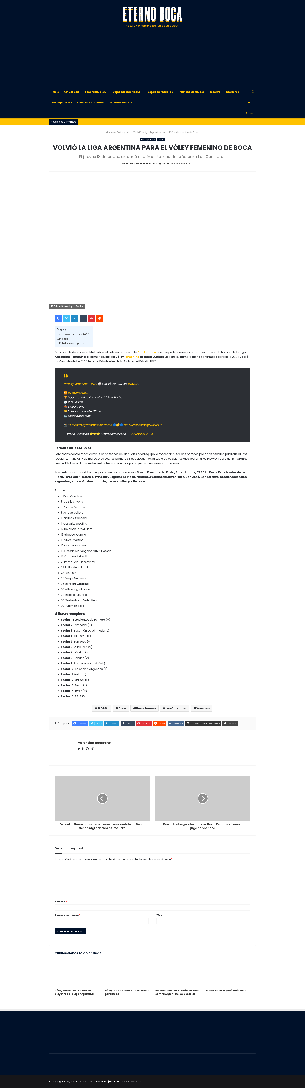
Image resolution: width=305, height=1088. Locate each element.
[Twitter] (66, 318)
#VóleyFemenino (75, 384)
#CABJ (103, 708)
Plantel (63, 339)
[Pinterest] (91, 318)
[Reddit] (99, 318)
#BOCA (133, 384)
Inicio (55, 92)
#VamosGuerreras (99, 425)
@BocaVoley (77, 425)
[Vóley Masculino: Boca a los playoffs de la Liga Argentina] (77, 974)
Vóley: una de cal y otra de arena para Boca (127, 992)
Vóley (160, 139)
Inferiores (232, 92)
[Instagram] (88, 749)
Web (159, 915)
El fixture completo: (72, 343)
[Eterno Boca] (152, 17)
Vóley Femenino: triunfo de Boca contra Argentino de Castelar (177, 992)
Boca (122, 708)
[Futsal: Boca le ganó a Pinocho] (227, 974)
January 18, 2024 (141, 434)
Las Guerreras (176, 708)
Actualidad (71, 92)
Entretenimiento (120, 102)
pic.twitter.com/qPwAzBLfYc (143, 425)
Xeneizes (203, 708)
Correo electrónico (67, 915)
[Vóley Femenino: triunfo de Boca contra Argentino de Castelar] (177, 974)
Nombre (61, 901)
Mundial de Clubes (192, 92)
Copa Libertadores (160, 92)
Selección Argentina (90, 102)
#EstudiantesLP (78, 393)
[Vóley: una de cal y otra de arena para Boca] (127, 974)
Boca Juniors (146, 708)
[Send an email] (150, 163)
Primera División (95, 92)
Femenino (131, 357)
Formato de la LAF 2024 (74, 334)
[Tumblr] (83, 318)
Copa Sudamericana (126, 92)
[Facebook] (58, 318)
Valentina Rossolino (134, 163)
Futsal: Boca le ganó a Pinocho (225, 990)
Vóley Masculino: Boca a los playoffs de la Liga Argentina (74, 992)
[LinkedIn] (74, 318)
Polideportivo (61, 102)
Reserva (214, 92)
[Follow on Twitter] (147, 163)
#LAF (94, 384)
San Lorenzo (146, 352)
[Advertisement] (152, 58)
